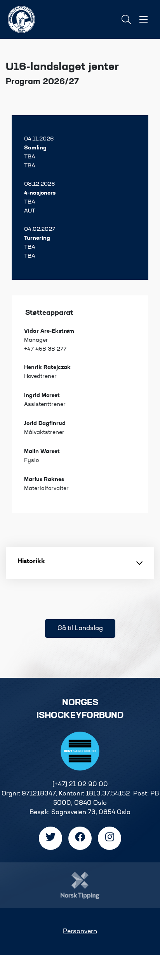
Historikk (31, 561)
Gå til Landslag (80, 628)
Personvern (80, 932)
